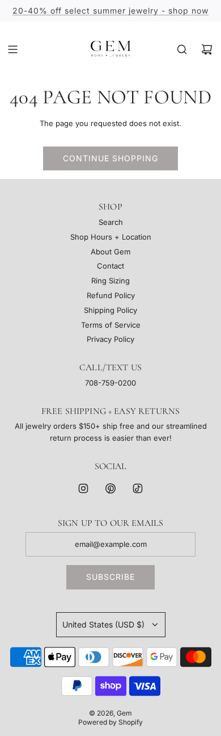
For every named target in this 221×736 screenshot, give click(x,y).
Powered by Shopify (110, 722)
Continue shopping (110, 158)
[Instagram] (83, 488)
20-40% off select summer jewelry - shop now (110, 10)
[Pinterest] (110, 488)
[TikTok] (137, 488)
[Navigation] (12, 49)
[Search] (181, 49)
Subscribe (110, 577)
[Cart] (206, 49)
